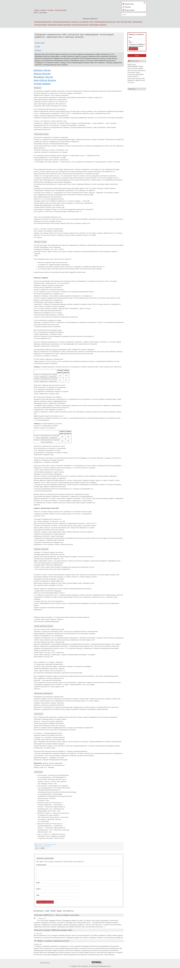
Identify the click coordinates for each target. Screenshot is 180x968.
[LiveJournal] (44, 848)
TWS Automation (139, 74)
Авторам (36, 10)
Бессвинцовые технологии (97, 25)
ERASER (134, 76)
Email (38, 889)
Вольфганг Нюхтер (43, 77)
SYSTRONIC (140, 66)
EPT (134, 80)
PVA (137, 76)
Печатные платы (126, 22)
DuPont (144, 70)
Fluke (141, 80)
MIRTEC (129, 70)
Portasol (132, 82)
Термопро (130, 80)
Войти (36, 12)
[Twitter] (38, 848)
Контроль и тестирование (79, 22)
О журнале (50, 10)
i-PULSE (134, 64)
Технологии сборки (40, 25)
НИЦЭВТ (138, 80)
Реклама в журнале (60, 10)
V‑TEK (129, 68)
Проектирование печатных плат (105, 22)
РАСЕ (137, 78)
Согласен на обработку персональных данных (137, 45)
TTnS (129, 82)
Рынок (91, 22)
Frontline (137, 72)
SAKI (144, 80)
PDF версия (38, 50)
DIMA (139, 78)
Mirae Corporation (134, 68)
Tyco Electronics (131, 74)
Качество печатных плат (80, 25)
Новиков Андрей (40, 43)
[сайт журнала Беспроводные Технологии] (97, 962)
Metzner (141, 68)
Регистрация (43, 12)
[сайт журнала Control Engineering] (109, 962)
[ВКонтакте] (36, 848)
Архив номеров (129, 10)
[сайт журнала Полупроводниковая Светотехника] (82, 962)
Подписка (128, 7)
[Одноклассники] (40, 848)
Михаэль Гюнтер (42, 70)
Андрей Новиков (42, 83)
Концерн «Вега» (131, 72)
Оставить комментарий (44, 846)
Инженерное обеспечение (42, 22)
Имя (130, 37)
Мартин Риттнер (42, 73)
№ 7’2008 (37, 46)
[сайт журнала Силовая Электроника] (56, 962)
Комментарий (41, 865)
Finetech (130, 64)
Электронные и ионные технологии (59, 25)
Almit (132, 70)
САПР (118, 22)
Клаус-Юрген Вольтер (45, 80)
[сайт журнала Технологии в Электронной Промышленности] (69, 962)
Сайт (37, 895)
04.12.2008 (40, 844)
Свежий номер (129, 4)
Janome (136, 70)
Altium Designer (133, 66)
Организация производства (61, 22)
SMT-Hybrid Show (131, 78)
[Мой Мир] (42, 848)
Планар (140, 70)
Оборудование (137, 22)
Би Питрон (130, 76)
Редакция (43, 10)
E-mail (130, 41)
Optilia (143, 78)
